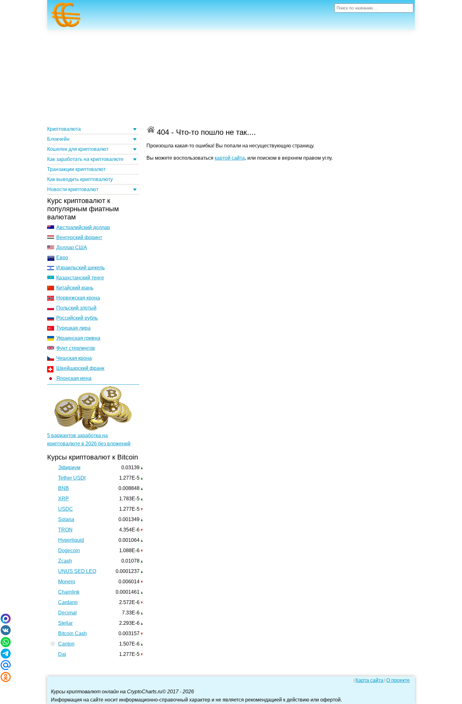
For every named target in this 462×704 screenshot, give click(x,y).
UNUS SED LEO (77, 571)
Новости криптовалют (72, 189)
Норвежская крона (78, 297)
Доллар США (71, 247)
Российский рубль (77, 318)
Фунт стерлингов (75, 348)
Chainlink (69, 592)
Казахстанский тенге (80, 277)
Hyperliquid (71, 540)
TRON (65, 529)
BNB (63, 488)
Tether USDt (71, 478)
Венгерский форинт (79, 237)
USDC (65, 509)
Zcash (65, 561)
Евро (62, 257)
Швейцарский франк (80, 368)
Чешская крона (74, 358)
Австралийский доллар (83, 227)
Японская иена (73, 378)
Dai (62, 654)
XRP (63, 498)
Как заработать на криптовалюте (85, 159)
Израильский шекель (80, 267)
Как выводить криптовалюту (80, 179)
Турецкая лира (73, 328)
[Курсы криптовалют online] (66, 17)
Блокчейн (58, 139)
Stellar (65, 623)
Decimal (67, 612)
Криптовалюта (64, 129)
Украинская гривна (78, 338)
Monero (66, 581)
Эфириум (69, 467)
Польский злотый (76, 308)
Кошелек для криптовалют (77, 149)
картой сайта (230, 158)
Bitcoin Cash (72, 633)
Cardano (68, 602)
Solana (66, 519)
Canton (66, 643)
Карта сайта (369, 680)
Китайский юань (74, 287)
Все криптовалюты (150, 129)
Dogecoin (69, 550)
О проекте (398, 680)
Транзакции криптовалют (76, 169)
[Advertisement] (231, 77)
